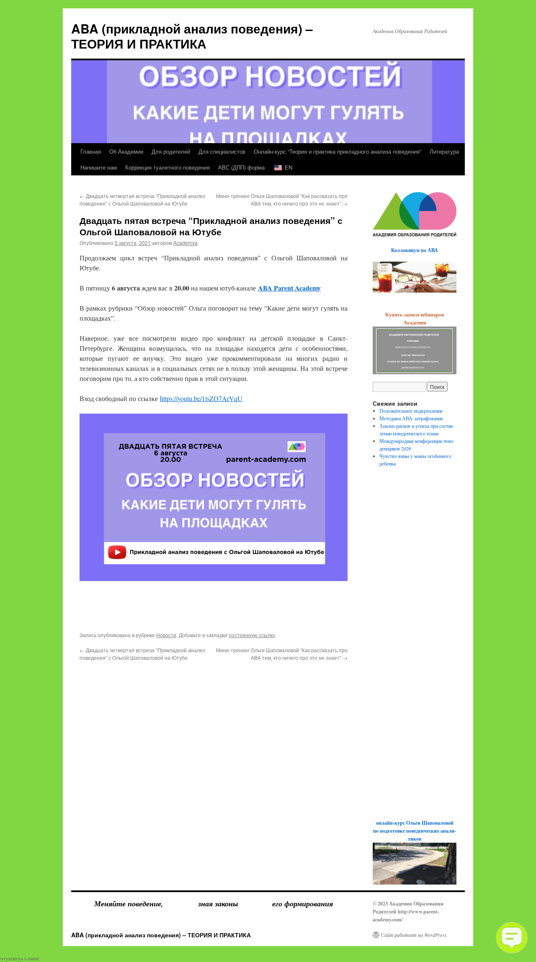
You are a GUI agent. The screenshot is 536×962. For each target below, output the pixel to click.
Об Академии (126, 151)
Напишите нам (98, 167)
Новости (166, 634)
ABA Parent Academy (289, 288)
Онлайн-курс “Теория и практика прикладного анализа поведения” (337, 151)
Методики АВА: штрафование (411, 418)
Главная (90, 151)
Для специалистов (221, 151)
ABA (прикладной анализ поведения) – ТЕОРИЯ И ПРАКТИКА (192, 35)
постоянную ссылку (252, 634)
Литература (444, 151)
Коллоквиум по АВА (414, 250)
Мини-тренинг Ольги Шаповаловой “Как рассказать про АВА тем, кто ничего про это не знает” (282, 199)
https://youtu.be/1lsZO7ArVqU (201, 398)
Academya (185, 242)
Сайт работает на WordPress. (414, 934)
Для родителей (171, 151)
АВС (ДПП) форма (241, 167)
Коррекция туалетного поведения (167, 167)
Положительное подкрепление (411, 410)
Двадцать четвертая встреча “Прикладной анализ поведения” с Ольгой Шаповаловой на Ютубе (142, 199)
